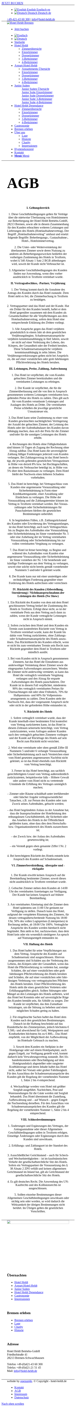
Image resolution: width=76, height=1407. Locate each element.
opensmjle (26, 1381)
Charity (18, 1326)
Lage (17, 1323)
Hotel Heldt (21, 1282)
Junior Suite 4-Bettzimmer (37, 102)
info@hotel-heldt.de (43, 19)
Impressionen (22, 1299)
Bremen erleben (23, 1320)
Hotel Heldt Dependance (28, 1292)
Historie (19, 1330)
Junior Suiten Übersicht (35, 88)
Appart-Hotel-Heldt (25, 1285)
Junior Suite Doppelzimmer (38, 95)
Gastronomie (21, 1295)
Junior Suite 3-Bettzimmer (37, 98)
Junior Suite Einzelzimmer (37, 92)
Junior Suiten (22, 1289)
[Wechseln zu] (20, 35)
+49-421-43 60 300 (18, 19)
